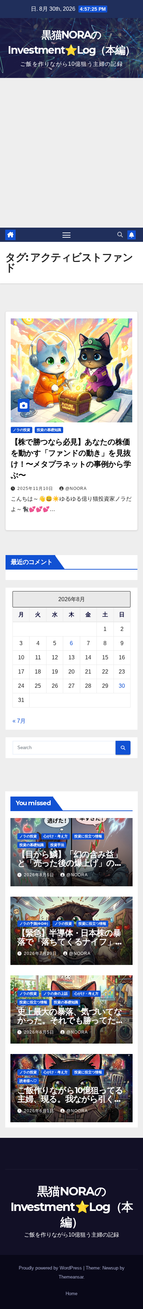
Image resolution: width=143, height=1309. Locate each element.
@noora (76, 488)
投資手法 (57, 845)
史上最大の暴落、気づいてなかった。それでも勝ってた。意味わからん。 (70, 1020)
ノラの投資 (21, 430)
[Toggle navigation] (66, 235)
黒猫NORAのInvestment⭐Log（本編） (71, 1206)
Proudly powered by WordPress (51, 1268)
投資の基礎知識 (49, 430)
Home (71, 1293)
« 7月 (19, 721)
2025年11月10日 (35, 488)
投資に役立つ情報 (88, 836)
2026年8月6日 (40, 874)
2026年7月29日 (41, 953)
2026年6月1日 (40, 1110)
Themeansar (71, 1277)
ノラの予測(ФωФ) (33, 923)
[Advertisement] (71, 152)
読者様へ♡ (28, 1081)
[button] (120, 235)
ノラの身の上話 (55, 993)
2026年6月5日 (40, 1032)
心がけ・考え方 (55, 836)
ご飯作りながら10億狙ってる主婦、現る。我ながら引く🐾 (70, 1099)
